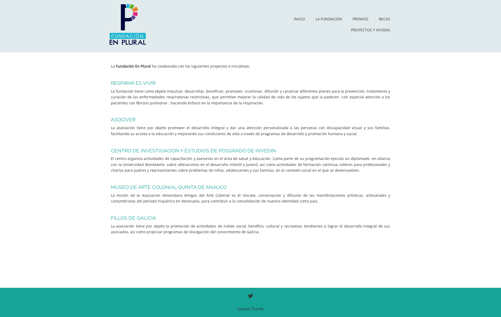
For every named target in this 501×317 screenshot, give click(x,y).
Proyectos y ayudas (370, 29)
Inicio (299, 18)
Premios (360, 18)
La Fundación (328, 18)
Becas (384, 18)
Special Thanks (250, 308)
